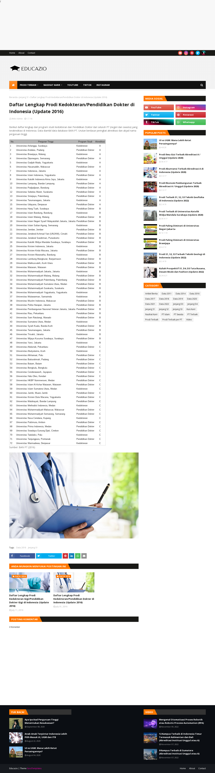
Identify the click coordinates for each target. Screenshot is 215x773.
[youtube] (180, 53)
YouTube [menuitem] (72, 84)
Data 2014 (180, 293)
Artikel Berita (151, 293)
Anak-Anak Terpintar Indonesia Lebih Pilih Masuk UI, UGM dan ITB (46, 735)
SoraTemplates (34, 768)
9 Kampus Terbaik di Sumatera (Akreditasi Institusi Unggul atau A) (179, 752)
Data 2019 (178, 298)
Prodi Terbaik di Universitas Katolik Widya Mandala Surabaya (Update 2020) (181, 213)
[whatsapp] (191, 122)
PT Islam (166, 314)
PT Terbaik (192, 314)
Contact (31, 52)
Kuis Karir (191, 309)
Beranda (13, 97)
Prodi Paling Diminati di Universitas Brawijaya (179, 241)
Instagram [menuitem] (103, 84)
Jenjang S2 (164, 309)
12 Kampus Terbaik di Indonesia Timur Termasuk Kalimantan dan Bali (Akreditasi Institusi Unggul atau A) (180, 737)
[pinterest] (192, 53)
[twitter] (198, 53)
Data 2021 (150, 304)
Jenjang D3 (178, 304)
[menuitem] (13, 85)
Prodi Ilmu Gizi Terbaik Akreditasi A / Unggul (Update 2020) (179, 156)
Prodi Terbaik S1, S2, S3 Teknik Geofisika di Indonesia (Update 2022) (181, 199)
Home (12, 52)
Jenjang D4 (192, 304)
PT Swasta (178, 314)
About (21, 52)
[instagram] (186, 53)
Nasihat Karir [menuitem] (52, 84)
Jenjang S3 (177, 309)
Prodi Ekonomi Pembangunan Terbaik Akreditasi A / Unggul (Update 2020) (180, 184)
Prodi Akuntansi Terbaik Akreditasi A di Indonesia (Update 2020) (181, 170)
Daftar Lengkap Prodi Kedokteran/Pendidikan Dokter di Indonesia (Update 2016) (73, 599)
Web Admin (17, 118)
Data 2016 (21, 547)
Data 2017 (150, 298)
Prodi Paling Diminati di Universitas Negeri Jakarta (179, 227)
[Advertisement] (101, 26)
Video (189, 319)
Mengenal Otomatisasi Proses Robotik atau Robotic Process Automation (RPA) (181, 721)
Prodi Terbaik (151, 319)
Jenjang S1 (24, 97)
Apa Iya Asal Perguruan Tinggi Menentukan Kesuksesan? (41, 721)
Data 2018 (164, 298)
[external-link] (204, 53)
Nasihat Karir (151, 314)
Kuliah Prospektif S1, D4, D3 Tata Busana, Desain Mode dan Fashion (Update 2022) (182, 270)
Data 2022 (164, 304)
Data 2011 (166, 293)
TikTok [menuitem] (87, 84)
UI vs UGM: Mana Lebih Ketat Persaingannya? (175, 142)
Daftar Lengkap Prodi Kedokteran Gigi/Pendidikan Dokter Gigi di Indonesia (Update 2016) (29, 600)
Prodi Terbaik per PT (172, 319)
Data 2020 (192, 298)
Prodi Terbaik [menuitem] (28, 84)
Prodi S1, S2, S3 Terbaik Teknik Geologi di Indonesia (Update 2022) (182, 256)
